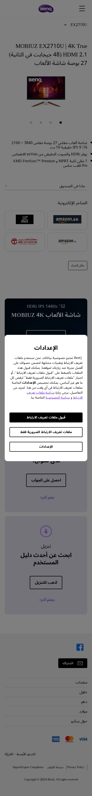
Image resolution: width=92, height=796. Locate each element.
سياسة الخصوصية (58, 397)
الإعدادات (46, 446)
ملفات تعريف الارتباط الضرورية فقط (46, 432)
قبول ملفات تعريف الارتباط (46, 417)
